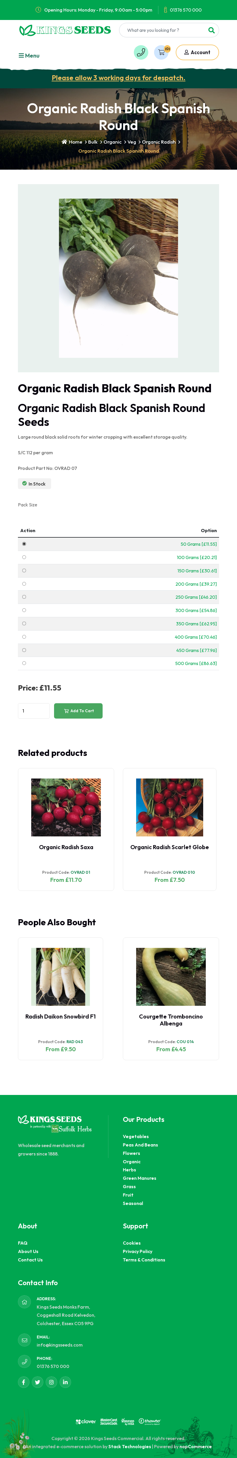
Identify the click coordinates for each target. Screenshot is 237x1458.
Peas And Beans (140, 1145)
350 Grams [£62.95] (196, 624)
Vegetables (136, 1136)
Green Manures (139, 1178)
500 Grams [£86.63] (196, 663)
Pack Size (27, 505)
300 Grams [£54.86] (196, 610)
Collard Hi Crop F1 (60, 1016)
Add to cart (82, 710)
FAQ (22, 1243)
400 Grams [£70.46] (196, 637)
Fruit (128, 1195)
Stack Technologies (129, 1446)
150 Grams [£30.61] (197, 571)
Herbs (129, 1170)
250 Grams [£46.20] (196, 597)
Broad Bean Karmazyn (165, 1016)
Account (200, 52)
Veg (131, 142)
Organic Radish (159, 142)
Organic (112, 142)
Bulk (93, 142)
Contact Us (30, 1260)
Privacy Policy (137, 1251)
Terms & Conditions (144, 1260)
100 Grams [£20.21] (197, 557)
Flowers (131, 1153)
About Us (28, 1251)
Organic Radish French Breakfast (171, 850)
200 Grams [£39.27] (196, 584)
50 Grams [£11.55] (199, 544)
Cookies (132, 1243)
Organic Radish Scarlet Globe (64, 847)
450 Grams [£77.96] (196, 650)
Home (75, 142)
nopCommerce (195, 1446)
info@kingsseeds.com (60, 1345)
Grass (129, 1186)
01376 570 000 (186, 10)
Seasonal (133, 1203)
